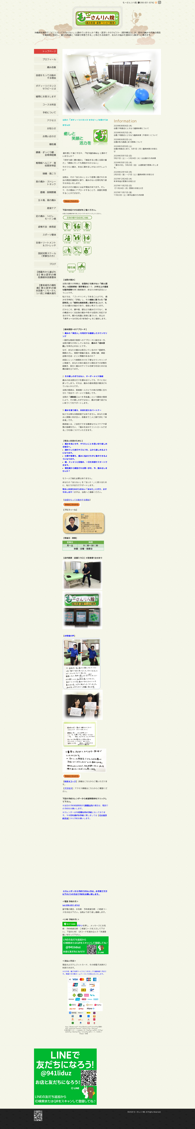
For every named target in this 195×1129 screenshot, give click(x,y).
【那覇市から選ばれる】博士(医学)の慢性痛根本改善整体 (46, 274)
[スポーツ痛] (77, 255)
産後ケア (51, 208)
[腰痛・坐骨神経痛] (67, 231)
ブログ (52, 264)
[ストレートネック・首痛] (77, 243)
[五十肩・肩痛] (67, 243)
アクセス (51, 120)
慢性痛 (52, 144)
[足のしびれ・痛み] (67, 255)
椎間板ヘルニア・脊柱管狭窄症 (46, 164)
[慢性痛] (71, 272)
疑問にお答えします (46, 96)
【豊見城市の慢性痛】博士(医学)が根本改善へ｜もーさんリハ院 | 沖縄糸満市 (46, 289)
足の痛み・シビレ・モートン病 (46, 217)
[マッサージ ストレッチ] (81, 272)
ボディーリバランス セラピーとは (46, 87)
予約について (49, 112)
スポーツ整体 (49, 234)
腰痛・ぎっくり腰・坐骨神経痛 (46, 153)
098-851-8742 (147, 2)
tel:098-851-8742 (71, 905)
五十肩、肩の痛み (47, 200)
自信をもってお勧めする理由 (46, 76)
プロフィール (49, 59)
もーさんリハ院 (139, 1112)
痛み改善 (51, 67)
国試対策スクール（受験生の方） (47, 254)
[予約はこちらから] (71, 203)
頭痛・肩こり (49, 173)
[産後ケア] (87, 255)
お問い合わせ (49, 136)
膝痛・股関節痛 (48, 192)
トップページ (49, 51)
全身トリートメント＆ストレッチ (46, 244)
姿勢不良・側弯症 (47, 226)
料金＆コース (70, 781)
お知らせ (51, 128)
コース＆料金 (49, 104)
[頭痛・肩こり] (77, 231)
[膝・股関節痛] (86, 231)
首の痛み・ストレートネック (46, 183)
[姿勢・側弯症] (86, 243)
